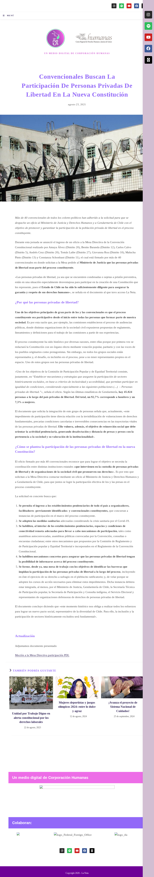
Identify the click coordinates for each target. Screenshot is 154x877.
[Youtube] (129, 5)
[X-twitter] (92, 850)
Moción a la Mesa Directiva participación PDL (42, 655)
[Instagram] (114, 5)
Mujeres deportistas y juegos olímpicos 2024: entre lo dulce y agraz (77, 707)
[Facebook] (136, 5)
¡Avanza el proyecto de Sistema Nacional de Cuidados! (122, 707)
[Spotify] (121, 5)
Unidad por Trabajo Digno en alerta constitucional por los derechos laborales (31, 718)
